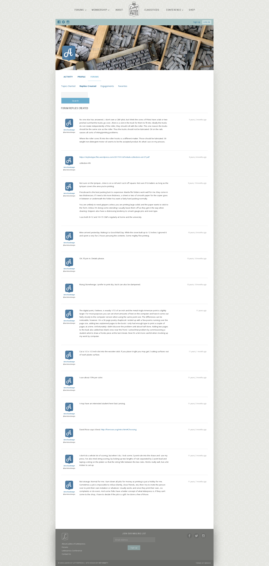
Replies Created (88, 86)
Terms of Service (203, 563)
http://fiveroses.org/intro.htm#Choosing (118, 429)
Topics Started (68, 86)
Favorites (122, 86)
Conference (173, 10)
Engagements (107, 86)
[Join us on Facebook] (59, 22)
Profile (81, 76)
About (119, 10)
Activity (68, 76)
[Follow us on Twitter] (63, 22)
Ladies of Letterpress (134, 9)
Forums (79, 10)
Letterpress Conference (72, 550)
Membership (99, 10)
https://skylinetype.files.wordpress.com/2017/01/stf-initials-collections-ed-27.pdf (114, 157)
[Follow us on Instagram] (68, 22)
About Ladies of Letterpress (73, 544)
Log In (207, 22)
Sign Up (196, 22)
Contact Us (66, 554)
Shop (192, 10)
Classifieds (151, 10)
